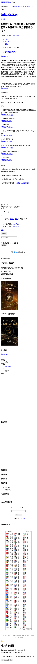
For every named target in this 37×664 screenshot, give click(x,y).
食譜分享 (16, 224)
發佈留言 (4, 245)
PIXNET (9, 635)
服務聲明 (20, 637)
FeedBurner (22, 518)
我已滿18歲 (5, 660)
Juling (2, 208)
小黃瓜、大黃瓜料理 (22, 183)
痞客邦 (12, 219)
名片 (6, 44)
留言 (16, 219)
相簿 (6, 39)
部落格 (7, 41)
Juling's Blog (9, 14)
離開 (11, 660)
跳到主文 (4, 19)
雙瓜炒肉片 (10, 52)
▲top (2, 230)
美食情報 (16, 35)
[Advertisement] (18, 398)
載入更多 (4, 233)
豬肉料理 (16, 226)
